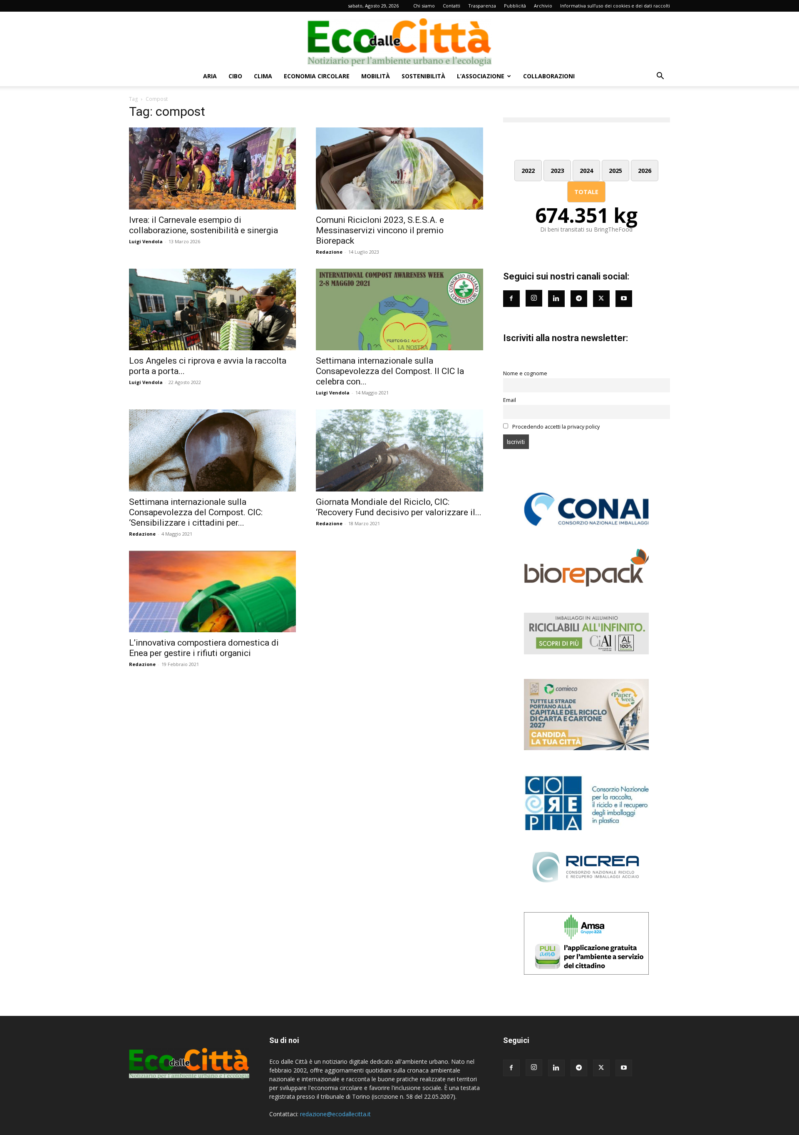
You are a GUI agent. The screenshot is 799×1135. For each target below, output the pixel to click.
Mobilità (375, 76)
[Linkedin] (556, 298)
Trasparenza (482, 5)
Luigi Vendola (146, 241)
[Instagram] (534, 298)
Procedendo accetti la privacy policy (555, 426)
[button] (660, 77)
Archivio (543, 5)
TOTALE (586, 192)
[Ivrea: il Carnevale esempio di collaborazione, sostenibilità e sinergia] (212, 168)
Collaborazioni (549, 76)
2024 (586, 171)
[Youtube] (623, 298)
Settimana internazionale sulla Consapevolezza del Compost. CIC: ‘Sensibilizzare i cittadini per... (196, 512)
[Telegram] (579, 298)
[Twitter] (601, 298)
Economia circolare (317, 76)
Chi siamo (424, 5)
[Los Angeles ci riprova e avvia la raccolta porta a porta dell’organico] (212, 310)
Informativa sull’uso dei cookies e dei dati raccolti (615, 5)
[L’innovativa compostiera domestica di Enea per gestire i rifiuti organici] (212, 592)
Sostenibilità (423, 76)
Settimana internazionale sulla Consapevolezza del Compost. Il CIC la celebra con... (390, 371)
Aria (210, 76)
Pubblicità (515, 5)
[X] (601, 1068)
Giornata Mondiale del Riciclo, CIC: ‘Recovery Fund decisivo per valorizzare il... (398, 507)
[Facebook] (511, 298)
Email (509, 400)
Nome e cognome (525, 373)
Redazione (329, 252)
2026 (644, 171)
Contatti (451, 5)
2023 (557, 171)
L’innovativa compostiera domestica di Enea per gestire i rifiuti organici (204, 648)
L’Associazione (480, 76)
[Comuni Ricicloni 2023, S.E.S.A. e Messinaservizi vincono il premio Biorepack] (399, 168)
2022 (528, 171)
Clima (263, 76)
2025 (615, 171)
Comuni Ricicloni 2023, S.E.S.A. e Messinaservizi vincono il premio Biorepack (380, 230)
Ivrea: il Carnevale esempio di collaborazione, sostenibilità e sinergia (203, 225)
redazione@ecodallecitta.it (335, 1114)
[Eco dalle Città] (399, 39)
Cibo (235, 76)
